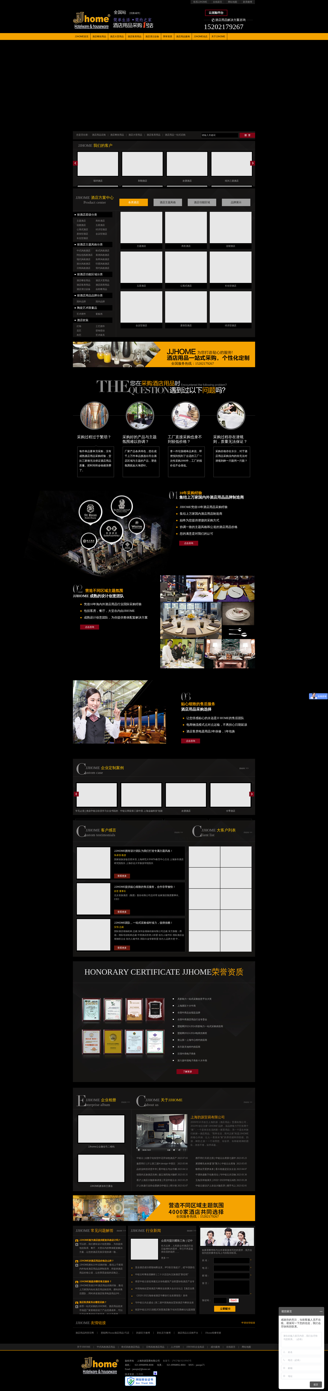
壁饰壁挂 (100, 330)
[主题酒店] (141, 227)
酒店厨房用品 (102, 284)
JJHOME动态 (200, 36)
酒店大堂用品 (117, 36)
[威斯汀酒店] (204, 899)
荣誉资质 (167, 36)
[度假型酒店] (186, 307)
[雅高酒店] (236, 899)
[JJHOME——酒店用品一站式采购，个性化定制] (164, 354)
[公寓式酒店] (186, 267)
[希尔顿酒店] (236, 878)
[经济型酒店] (231, 307)
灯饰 (79, 326)
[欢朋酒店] (187, 164)
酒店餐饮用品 (99, 36)
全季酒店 (230, 811)
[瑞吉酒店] (236, 941)
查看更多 (122, 876)
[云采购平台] (216, 15)
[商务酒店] (186, 227)
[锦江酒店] (204, 856)
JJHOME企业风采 (195, 1347)
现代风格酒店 (83, 259)
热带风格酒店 (102, 259)
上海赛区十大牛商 (186, 1005)
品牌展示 (236, 202)
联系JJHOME (200, 2)
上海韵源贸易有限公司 (208, 1117)
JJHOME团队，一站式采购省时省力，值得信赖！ (143, 922)
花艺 (79, 330)
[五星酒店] (141, 267)
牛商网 (139, 1374)
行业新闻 (153, 1230)
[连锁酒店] (231, 227)
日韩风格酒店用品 (155, 1347)
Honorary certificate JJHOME (164, 972)
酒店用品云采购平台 (188, 1332)
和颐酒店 (142, 180)
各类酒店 (133, 202)
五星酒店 (100, 225)
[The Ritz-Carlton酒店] (204, 941)
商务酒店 (100, 220)
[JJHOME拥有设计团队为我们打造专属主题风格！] (93, 878)
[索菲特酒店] (204, 878)
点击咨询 (188, 543)
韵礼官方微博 (164, 1332)
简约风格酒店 (102, 268)
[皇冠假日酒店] (204, 920)
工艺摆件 (100, 326)
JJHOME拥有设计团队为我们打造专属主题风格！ (143, 850)
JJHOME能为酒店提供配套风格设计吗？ (100, 1240)
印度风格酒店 (102, 263)
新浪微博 (247, 2)
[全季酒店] (230, 795)
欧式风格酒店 (102, 250)
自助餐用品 (101, 289)
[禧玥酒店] (97, 164)
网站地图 (232, 2)
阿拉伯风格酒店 (85, 255)
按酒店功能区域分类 (90, 274)
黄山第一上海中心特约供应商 (192, 1040)
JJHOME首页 (81, 36)
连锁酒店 (81, 225)
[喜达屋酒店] (236, 920)
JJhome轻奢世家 (213, 1332)
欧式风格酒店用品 (130, 1347)
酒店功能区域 (202, 202)
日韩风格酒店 (83, 268)
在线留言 (217, 2)
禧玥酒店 (97, 180)
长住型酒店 (82, 238)
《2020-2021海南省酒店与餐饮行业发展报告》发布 (161, 1295)
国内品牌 (100, 301)
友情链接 (98, 1323)
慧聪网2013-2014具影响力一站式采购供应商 (200, 1026)
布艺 (79, 335)
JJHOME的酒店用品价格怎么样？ (96, 1260)
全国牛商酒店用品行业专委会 (192, 1019)
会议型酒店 (101, 234)
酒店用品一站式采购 (175, 134)
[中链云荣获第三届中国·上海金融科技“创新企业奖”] (141, 795)
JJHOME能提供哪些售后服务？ (95, 1281)
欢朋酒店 (187, 180)
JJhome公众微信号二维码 (101, 1146)
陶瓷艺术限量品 (87, 307)
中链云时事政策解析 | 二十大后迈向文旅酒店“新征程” (161, 1274)
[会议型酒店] (141, 307)
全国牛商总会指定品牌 (188, 1012)
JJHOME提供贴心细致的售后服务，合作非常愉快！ (145, 886)
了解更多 (187, 1071)
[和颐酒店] (142, 164)
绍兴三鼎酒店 (232, 180)
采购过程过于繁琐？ (94, 437)
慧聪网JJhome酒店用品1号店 (115, 1332)
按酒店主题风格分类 (90, 244)
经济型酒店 (101, 229)
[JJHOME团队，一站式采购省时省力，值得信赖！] (93, 950)
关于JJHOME (218, 36)
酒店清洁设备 (152, 36)
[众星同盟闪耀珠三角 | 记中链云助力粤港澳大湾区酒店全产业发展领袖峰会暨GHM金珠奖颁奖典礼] (144, 1259)
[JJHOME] (161, 1150)
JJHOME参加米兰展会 (101, 1186)
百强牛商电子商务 (186, 1053)
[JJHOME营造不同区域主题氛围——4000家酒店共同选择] (164, 1208)
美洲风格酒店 (102, 255)
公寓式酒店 (82, 229)
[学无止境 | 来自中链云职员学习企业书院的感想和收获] (96, 795)
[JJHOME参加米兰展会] (101, 1168)
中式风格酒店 (83, 250)
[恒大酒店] (236, 856)
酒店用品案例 (183, 36)
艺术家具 (100, 335)
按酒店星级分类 (87, 214)
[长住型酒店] (231, 267)
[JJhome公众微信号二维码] (101, 1129)
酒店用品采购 (99, 134)
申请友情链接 (248, 1322)
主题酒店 (81, 220)
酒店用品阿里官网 (85, 1332)
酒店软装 (82, 320)
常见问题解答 (102, 1230)
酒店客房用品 (134, 36)
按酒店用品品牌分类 (90, 295)
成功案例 (215, 1347)
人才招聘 (175, 1347)
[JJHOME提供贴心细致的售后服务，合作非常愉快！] (93, 914)
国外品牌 (81, 301)
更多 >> (165, 1258)
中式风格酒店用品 (106, 1347)
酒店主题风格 (168, 202)
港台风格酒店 (83, 263)
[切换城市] (134, 13)
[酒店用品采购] (176, 387)
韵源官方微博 (143, 1332)
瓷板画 (99, 314)
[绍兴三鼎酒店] (231, 164)
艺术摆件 (81, 314)
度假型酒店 (82, 234)
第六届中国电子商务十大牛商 (192, 1060)
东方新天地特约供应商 (188, 1047)
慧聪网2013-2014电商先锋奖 (192, 1033)
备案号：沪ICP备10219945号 (177, 1360)
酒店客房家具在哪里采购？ (93, 1302)
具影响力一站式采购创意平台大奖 (194, 999)
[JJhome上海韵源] (91, 16)
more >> (244, 768)
